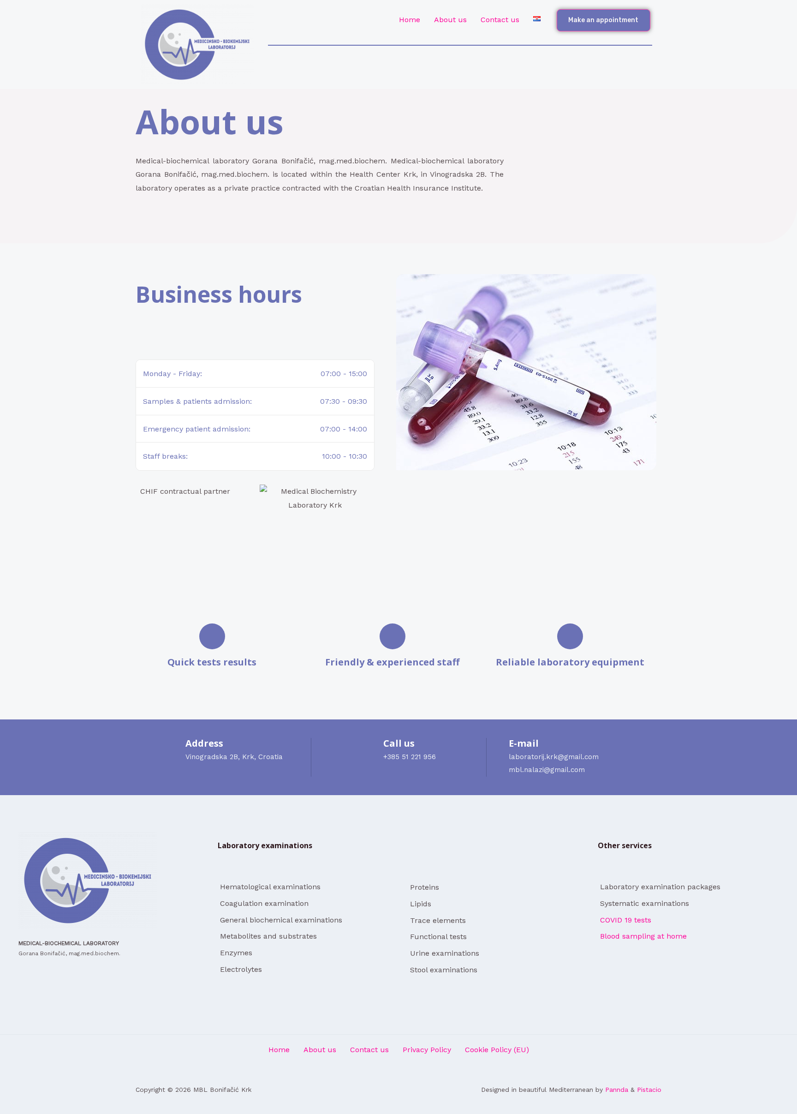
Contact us (500, 19)
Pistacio (649, 1089)
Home (409, 19)
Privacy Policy (427, 1049)
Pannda (616, 1089)
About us (450, 19)
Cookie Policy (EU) (497, 1049)
